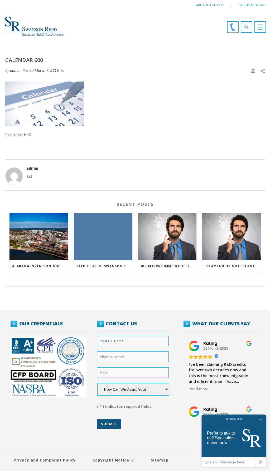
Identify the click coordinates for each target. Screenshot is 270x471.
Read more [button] (199, 389)
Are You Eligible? (210, 5)
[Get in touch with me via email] (29, 176)
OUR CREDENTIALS (41, 323)
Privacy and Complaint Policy (45, 460)
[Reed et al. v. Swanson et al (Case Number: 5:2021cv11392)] (103, 236)
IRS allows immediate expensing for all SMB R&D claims (169, 266)
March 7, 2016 (47, 70)
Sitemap (159, 460)
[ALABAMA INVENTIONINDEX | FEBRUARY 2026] (38, 236)
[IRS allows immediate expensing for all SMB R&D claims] (167, 236)
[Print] (253, 70)
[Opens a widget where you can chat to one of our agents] (234, 440)
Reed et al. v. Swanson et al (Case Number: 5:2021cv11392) (104, 266)
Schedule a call (252, 5)
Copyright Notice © (113, 460)
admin (15, 70)
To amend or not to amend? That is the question (233, 266)
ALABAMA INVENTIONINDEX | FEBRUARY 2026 (40, 266)
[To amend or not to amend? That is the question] (231, 236)
